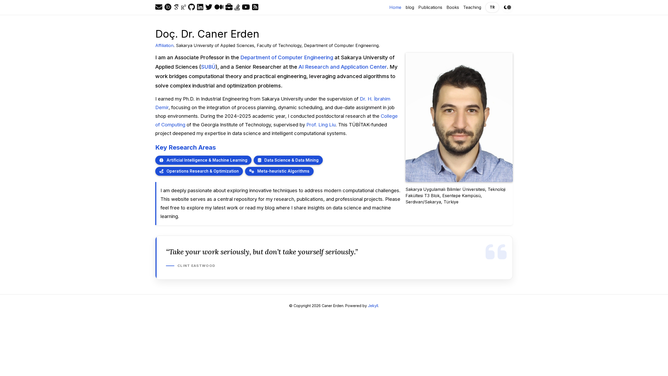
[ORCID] (167, 7)
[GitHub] (191, 7)
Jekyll (373, 305)
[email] (158, 7)
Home (396, 7)
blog (409, 7)
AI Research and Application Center (343, 67)
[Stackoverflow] (237, 7)
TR (492, 7)
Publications (430, 7)
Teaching (472, 7)
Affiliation (164, 45)
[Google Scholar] (176, 7)
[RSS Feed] (255, 7)
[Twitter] (208, 7)
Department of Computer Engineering (286, 57)
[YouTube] (246, 7)
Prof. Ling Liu (321, 124)
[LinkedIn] (200, 7)
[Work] (228, 7)
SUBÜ (208, 67)
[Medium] (218, 7)
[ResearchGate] (183, 7)
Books (452, 7)
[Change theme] (507, 7)
